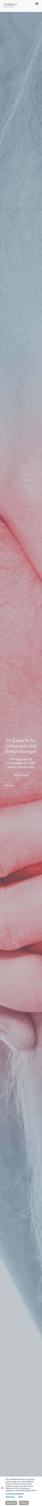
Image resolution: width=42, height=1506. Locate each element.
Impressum (10, 1497)
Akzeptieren (11, 1503)
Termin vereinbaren (21, 775)
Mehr (21, 1497)
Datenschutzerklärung (15, 1494)
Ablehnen (24, 1503)
